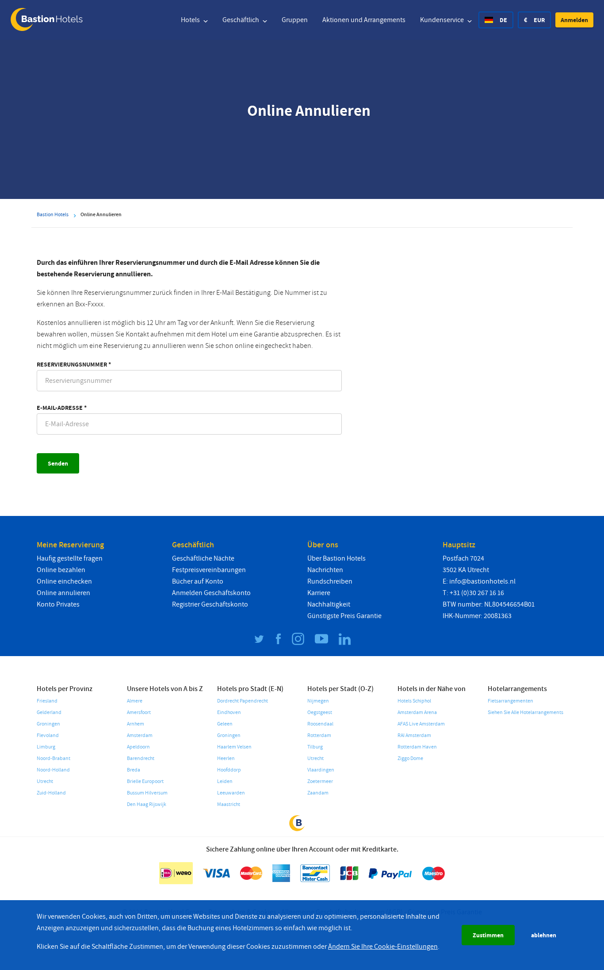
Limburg (46, 747)
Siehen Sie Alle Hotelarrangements (525, 712)
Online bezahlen (61, 570)
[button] (574, 19)
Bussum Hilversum (147, 793)
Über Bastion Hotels (336, 558)
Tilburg (315, 747)
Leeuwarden (231, 793)
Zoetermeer (320, 781)
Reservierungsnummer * (74, 364)
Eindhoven (229, 712)
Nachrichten (325, 570)
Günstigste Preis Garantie (344, 616)
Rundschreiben (329, 581)
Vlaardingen (320, 770)
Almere (134, 701)
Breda (133, 770)
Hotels (191, 20)
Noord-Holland (53, 770)
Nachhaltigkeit (328, 604)
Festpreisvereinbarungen (209, 570)
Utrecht (45, 781)
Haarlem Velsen (234, 747)
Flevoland (48, 735)
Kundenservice (442, 20)
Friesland (47, 701)
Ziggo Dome (410, 758)
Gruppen (295, 20)
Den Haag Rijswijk (146, 804)
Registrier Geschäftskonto (210, 604)
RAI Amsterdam (414, 735)
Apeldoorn (138, 747)
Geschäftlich (241, 20)
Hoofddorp (229, 770)
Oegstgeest (319, 712)
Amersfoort (139, 712)
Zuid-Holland (51, 793)
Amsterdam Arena (417, 712)
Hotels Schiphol (414, 701)
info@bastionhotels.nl (482, 581)
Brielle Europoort (145, 781)
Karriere (318, 593)
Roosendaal (320, 724)
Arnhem (135, 724)
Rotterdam (319, 735)
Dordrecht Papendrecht (242, 701)
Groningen (48, 724)
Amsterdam (140, 735)
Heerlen (226, 758)
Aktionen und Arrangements (363, 20)
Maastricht (228, 804)
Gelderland (49, 712)
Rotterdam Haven (417, 747)
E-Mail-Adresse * (62, 408)
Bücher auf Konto (197, 581)
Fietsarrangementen (510, 701)
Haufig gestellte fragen (70, 558)
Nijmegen (318, 701)
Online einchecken (64, 581)
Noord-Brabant (53, 758)
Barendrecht (140, 758)
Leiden (225, 781)
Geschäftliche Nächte (203, 558)
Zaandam (318, 793)
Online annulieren (63, 593)
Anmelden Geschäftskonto (211, 593)
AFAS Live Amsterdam (421, 724)
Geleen (225, 724)
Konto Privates (58, 604)
